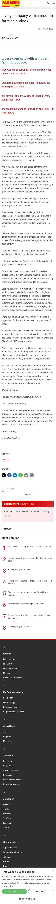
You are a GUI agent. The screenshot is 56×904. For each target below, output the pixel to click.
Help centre (8, 761)
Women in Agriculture (12, 852)
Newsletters (8, 698)
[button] (28, 899)
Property (7, 736)
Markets (6, 673)
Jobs (5, 732)
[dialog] (28, 886)
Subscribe (7, 775)
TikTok (6, 827)
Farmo (6, 861)
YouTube (7, 818)
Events (6, 866)
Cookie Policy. (7, 886)
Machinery (7, 741)
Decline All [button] (40, 891)
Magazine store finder (12, 780)
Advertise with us (10, 770)
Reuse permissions (11, 784)
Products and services (12, 678)
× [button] (53, 870)
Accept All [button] (14, 891)
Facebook (7, 804)
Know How (18, 511)
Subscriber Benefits (11, 707)
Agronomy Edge (10, 848)
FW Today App (9, 702)
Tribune (6, 857)
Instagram (7, 823)
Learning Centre (10, 668)
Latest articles (9, 659)
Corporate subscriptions (13, 712)
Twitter (6, 809)
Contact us (8, 766)
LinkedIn (6, 814)
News (5, 460)
